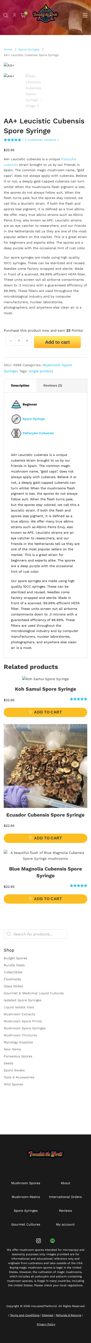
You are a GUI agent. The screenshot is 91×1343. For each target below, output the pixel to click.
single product (41, 371)
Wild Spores (13, 1084)
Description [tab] (20, 385)
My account (65, 1224)
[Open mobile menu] (85, 15)
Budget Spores (15, 958)
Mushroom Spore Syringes (25, 1028)
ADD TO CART (48, 712)
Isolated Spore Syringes (22, 1000)
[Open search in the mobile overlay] (6, 15)
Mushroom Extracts (19, 1014)
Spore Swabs (14, 1070)
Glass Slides (13, 986)
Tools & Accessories (19, 1077)
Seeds (8, 1063)
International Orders (65, 1197)
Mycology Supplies (18, 1042)
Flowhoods (12, 979)
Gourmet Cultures (25, 1224)
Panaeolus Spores (18, 1056)
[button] (81, 69)
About (65, 1183)
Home (8, 49)
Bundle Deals (14, 965)
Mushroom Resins (26, 1197)
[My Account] (14, 16)
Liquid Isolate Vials (19, 1007)
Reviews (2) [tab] (52, 385)
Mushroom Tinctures (20, 1035)
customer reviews (40, 139)
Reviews (65, 1210)
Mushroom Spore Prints (23, 1021)
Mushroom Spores (25, 1183)
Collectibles (13, 972)
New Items (12, 1049)
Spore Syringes (29, 49)
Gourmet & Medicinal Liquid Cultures (34, 993)
